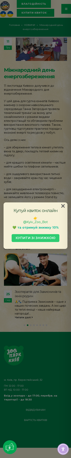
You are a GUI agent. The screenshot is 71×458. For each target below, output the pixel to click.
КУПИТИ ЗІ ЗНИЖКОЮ (35, 238)
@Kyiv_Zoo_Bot (35, 222)
